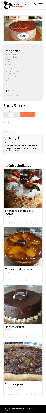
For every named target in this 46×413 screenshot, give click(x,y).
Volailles (7, 81)
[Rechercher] (33, 4)
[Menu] (39, 4)
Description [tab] (10, 132)
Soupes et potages (11, 76)
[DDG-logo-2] (19, 4)
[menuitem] (33, 4)
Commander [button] (14, 222)
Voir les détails (32, 222)
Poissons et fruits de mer (13, 71)
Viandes (7, 78)
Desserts (13, 122)
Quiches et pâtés (10, 74)
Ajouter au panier (27, 115)
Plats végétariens (10, 69)
